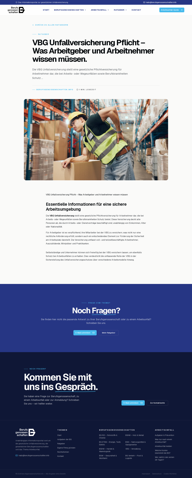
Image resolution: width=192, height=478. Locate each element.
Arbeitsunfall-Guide (170, 10)
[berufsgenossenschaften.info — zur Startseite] (16, 10)
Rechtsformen (63, 452)
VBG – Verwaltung (133, 449)
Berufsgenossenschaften (69, 10)
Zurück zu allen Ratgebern (51, 25)
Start (46, 10)
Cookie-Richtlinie (170, 474)
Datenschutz (157, 474)
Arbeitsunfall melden (163, 446)
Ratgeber (119, 10)
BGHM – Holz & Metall (134, 435)
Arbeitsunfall (99, 10)
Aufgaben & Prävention (164, 435)
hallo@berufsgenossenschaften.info (161, 2)
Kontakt (136, 10)
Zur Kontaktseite (157, 403)
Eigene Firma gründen (66, 448)
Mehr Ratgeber (108, 333)
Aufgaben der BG (64, 439)
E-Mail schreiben (82, 333)
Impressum (146, 474)
